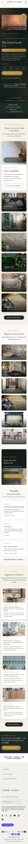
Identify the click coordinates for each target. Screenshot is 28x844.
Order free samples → (11, 747)
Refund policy (7, 839)
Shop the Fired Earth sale (12, 73)
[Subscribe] (23, 801)
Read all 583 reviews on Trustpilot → (14, 559)
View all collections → (14, 317)
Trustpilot (18, 758)
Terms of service (20, 839)
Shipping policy (9, 841)
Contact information (18, 841)
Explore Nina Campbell (13, 185)
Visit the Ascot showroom (11, 78)
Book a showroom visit (13, 476)
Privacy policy (13, 839)
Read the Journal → (14, 724)
